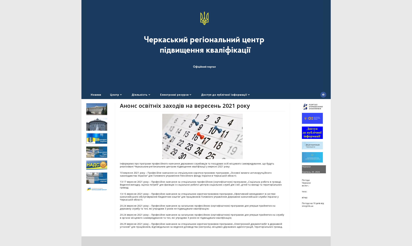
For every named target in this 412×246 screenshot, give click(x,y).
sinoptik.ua (307, 206)
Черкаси (306, 166)
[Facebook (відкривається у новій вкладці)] (323, 95)
